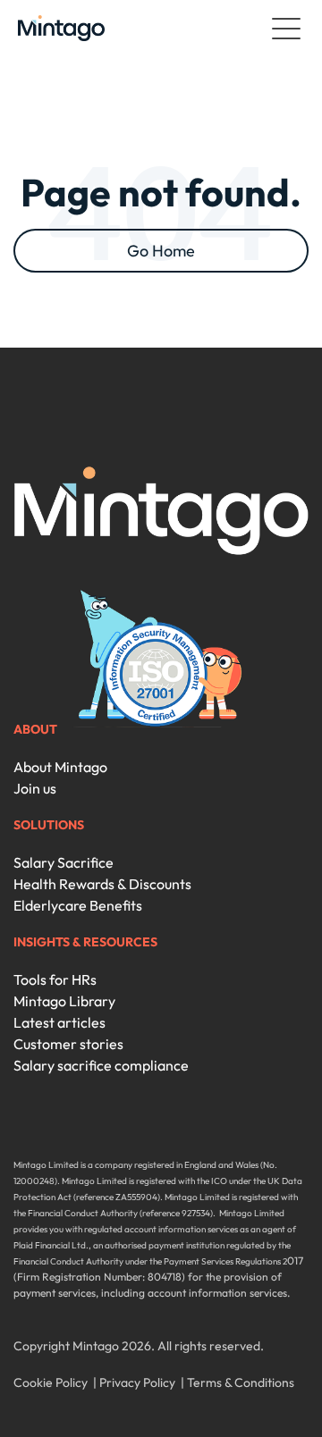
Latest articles (59, 1022)
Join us (34, 788)
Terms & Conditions (240, 1382)
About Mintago (60, 767)
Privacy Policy (137, 1382)
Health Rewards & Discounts (102, 884)
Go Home (161, 250)
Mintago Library (64, 1001)
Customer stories (68, 1044)
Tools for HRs (55, 979)
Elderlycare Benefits (77, 905)
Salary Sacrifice (63, 862)
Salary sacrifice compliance (101, 1065)
